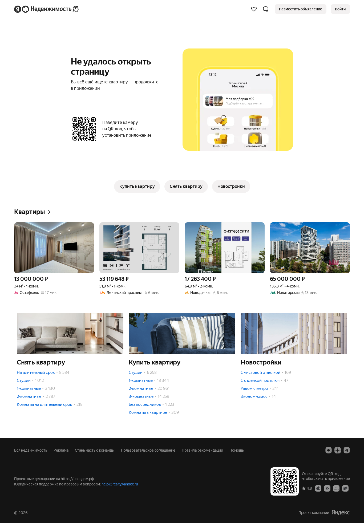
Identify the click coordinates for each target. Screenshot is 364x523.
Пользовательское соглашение (148, 450)
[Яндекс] (340, 512)
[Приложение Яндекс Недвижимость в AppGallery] (336, 488)
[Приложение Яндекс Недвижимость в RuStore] (345, 488)
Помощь (236, 450)
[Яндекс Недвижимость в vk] (328, 450)
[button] (265, 9)
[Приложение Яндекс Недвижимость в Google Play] (327, 488)
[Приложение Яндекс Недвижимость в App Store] (318, 488)
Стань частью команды (95, 450)
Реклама (61, 450)
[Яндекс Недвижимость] (46, 9)
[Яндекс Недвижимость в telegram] (346, 450)
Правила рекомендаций (202, 450)
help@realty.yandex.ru (120, 484)
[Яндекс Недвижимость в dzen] (337, 450)
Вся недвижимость (30, 450)
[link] (340, 9)
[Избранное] (254, 9)
